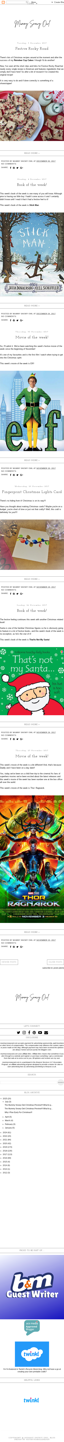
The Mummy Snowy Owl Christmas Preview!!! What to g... (29, 1105)
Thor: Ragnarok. (37, 788)
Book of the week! (32, 185)
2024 (5, 1132)
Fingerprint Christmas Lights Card (32, 492)
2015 (5, 1162)
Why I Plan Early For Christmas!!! (18, 1112)
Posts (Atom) (59, 968)
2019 (5, 1147)
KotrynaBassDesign (38, 1439)
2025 (5, 1099)
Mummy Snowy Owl (37, 1438)
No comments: (9, 164)
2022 (5, 1136)
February (9, 1124)
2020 (5, 1143)
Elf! (32, 363)
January (8, 1128)
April (7, 1117)
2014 (5, 1165)
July (7, 1102)
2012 (5, 1173)
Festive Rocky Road (32, 49)
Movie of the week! (32, 337)
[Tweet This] (17, 168)
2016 (5, 1158)
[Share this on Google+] (22, 168)
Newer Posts (9, 962)
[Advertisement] (32, 1211)
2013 (5, 1169)
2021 (5, 1140)
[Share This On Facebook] (10, 168)
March (8, 1120)
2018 (5, 1151)
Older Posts (55, 962)
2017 (5, 1154)
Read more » (32, 153)
